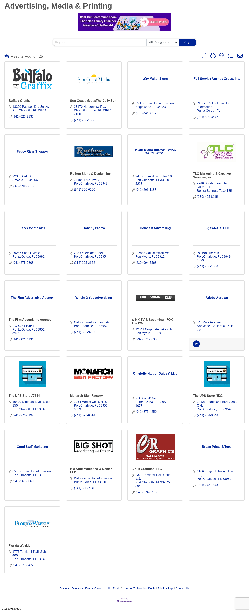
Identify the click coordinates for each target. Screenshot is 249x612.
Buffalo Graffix (19, 100)
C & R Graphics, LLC (147, 468)
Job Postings (165, 588)
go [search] (189, 42)
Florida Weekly (19, 545)
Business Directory (71, 588)
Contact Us (182, 588)
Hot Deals (114, 588)
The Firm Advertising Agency (30, 319)
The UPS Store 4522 (208, 395)
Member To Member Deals (138, 588)
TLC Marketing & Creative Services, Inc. (212, 175)
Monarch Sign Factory (86, 395)
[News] (196, 346)
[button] (6, 56)
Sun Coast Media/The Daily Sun (93, 100)
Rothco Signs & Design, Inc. (90, 173)
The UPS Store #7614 (24, 395)
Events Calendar (95, 588)
